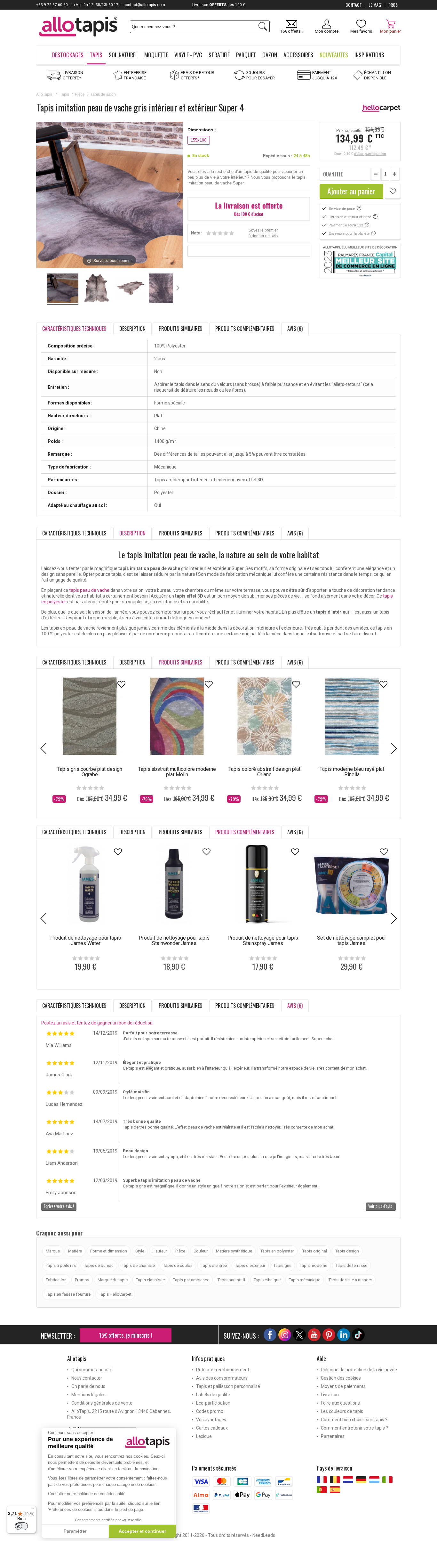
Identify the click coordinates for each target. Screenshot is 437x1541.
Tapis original (314, 1251)
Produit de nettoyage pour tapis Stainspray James (262, 940)
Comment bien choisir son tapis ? (354, 1419)
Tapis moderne (313, 1265)
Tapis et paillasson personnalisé (228, 1386)
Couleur (201, 1251)
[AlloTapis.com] (78, 27)
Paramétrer (75, 1531)
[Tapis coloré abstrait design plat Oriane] (264, 716)
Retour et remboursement (222, 1369)
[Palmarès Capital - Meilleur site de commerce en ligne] (360, 261)
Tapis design (347, 1251)
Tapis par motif (231, 1279)
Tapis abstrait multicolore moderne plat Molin (177, 771)
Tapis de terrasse (351, 1265)
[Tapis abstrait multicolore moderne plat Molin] (177, 716)
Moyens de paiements (343, 1386)
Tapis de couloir (178, 1265)
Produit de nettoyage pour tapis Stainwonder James (174, 940)
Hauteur (160, 1251)
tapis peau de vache (89, 590)
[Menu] (32, 1509)
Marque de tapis (113, 1279)
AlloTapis (44, 94)
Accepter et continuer (142, 1531)
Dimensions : (201, 129)
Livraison (330, 1394)
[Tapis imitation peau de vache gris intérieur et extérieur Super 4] (62, 289)
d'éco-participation (370, 154)
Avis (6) (295, 328)
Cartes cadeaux (212, 1428)
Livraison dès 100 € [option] (218, 5)
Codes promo (209, 1411)
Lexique (204, 1436)
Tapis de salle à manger (350, 1279)
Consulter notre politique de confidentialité (86, 1493)
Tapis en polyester (277, 1251)
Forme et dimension (108, 1251)
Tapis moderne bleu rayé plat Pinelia (352, 771)
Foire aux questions (340, 1403)
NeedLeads (263, 1535)
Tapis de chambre (138, 1265)
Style (139, 1251)
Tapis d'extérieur (250, 1265)
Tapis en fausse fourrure (68, 1294)
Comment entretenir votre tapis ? (354, 1428)
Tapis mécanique (304, 1279)
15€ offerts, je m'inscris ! (125, 1335)
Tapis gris (282, 1265)
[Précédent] (41, 195)
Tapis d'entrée (214, 1265)
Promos (82, 1279)
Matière (75, 1251)
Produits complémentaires (244, 328)
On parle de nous (88, 1386)
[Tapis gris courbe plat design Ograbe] (90, 716)
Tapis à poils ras (61, 1265)
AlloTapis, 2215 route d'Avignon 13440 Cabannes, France (119, 1414)
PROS (393, 5)
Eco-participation (213, 1403)
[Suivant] (177, 195)
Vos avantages (211, 1419)
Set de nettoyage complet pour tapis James (351, 940)
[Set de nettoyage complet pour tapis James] (351, 884)
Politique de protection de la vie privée (359, 1369)
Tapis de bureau (99, 1265)
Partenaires (333, 1436)
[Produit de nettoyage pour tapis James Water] (85, 884)
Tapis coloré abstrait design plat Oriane (264, 771)
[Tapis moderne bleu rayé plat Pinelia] (352, 716)
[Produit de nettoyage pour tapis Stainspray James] (262, 884)
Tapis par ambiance (191, 1279)
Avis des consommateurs (222, 1378)
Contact (354, 5)
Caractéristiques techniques (74, 533)
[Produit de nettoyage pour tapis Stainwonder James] (174, 884)
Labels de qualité (213, 1394)
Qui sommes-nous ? (91, 1369)
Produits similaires (180, 328)
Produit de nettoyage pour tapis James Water (85, 940)
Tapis (64, 94)
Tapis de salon (103, 94)
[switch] (21, 1526)
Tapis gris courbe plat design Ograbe (89, 771)
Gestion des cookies (341, 1378)
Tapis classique (150, 1279)
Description (132, 328)
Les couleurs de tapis (342, 1411)
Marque (53, 1251)
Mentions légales (88, 1394)
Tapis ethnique (267, 1279)
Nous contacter (86, 1378)
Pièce (80, 94)
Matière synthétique (234, 1251)
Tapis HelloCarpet (115, 1294)
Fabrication (56, 1279)
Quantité (333, 174)
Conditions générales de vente (101, 1403)
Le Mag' (375, 5)
